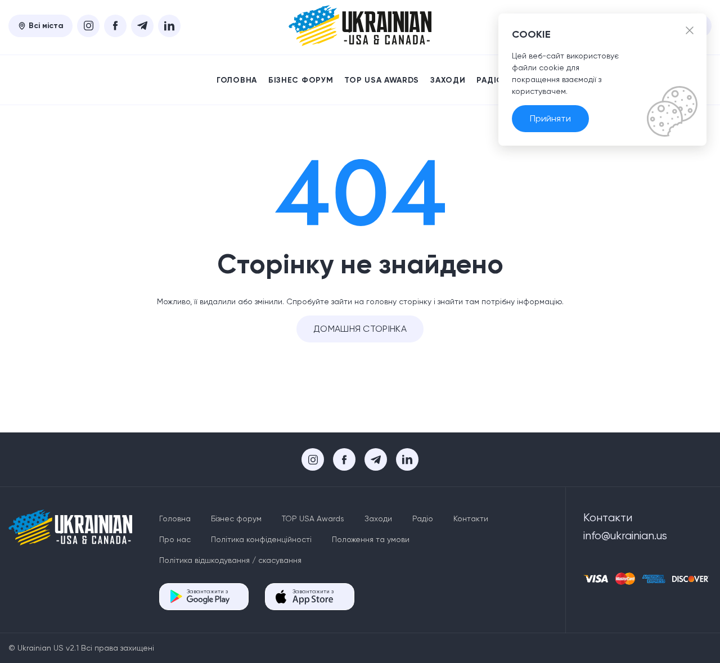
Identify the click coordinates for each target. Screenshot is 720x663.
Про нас (175, 539)
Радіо (489, 80)
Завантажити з (207, 591)
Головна (237, 80)
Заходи (447, 80)
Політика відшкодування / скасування (230, 560)
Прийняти (550, 118)
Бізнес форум (300, 80)
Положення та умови (371, 539)
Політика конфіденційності (261, 539)
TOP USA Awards (381, 80)
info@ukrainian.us (625, 535)
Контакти (470, 518)
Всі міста (46, 25)
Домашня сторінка (360, 328)
